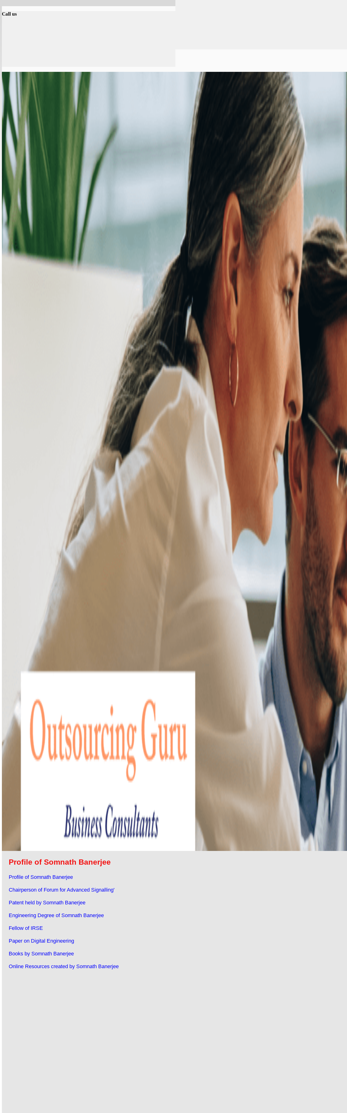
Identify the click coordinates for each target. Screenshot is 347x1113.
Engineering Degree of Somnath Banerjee (56, 915)
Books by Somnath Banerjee (41, 954)
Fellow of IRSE (26, 928)
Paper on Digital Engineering (41, 941)
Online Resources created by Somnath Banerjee (64, 966)
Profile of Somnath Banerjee (41, 877)
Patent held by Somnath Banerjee (47, 903)
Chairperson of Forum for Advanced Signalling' (61, 890)
